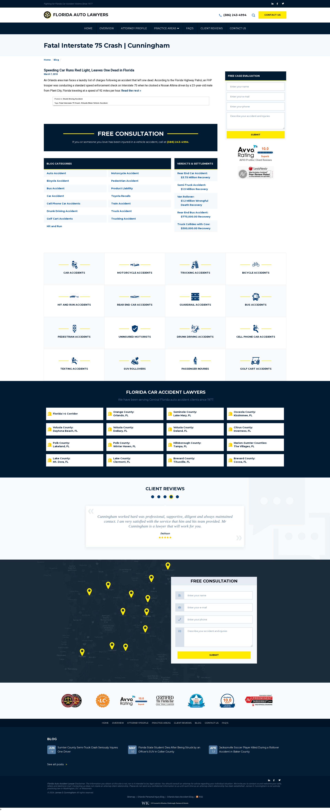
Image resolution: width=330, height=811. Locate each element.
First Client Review (153, 497)
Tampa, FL (180, 446)
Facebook (278, 4)
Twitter (283, 4)
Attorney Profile (134, 28)
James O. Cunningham (65, 792)
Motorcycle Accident (125, 173)
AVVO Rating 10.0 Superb (256, 151)
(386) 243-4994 (234, 15)
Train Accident (121, 203)
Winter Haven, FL (124, 446)
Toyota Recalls (120, 196)
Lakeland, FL (61, 446)
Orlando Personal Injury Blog (151, 797)
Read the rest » (131, 90)
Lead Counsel (103, 700)
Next (239, 538)
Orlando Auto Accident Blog (180, 797)
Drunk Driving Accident (72, 99)
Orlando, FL (120, 415)
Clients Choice (196, 700)
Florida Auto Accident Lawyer (60, 783)
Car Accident (55, 196)
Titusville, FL (181, 461)
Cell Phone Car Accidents (63, 203)
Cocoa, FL (240, 461)
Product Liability (122, 188)
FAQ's (190, 28)
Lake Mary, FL (182, 415)
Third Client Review (165, 497)
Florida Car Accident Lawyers (166, 392)
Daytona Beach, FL (65, 430)
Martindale (258, 700)
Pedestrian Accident (124, 180)
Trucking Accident (123, 218)
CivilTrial (165, 700)
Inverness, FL (242, 430)
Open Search (253, 15)
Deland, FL (180, 430)
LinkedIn (272, 4)
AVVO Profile (246, 160)
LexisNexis (256, 172)
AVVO (134, 700)
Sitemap (131, 797)
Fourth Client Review (171, 497)
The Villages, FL (244, 446)
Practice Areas (165, 28)
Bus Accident (55, 188)
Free (244, 75)
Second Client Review (159, 497)
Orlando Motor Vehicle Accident (94, 103)
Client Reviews (212, 28)
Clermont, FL (121, 461)
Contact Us (272, 14)
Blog (56, 60)
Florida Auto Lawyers (80, 14)
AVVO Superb (227, 700)
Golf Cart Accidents (60, 218)
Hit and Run (54, 226)
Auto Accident (56, 173)
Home (88, 28)
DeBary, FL (120, 430)
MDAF (71, 700)
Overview (107, 28)
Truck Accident (121, 211)
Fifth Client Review (177, 497)
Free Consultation (131, 133)
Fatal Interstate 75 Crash (69, 103)
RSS (201, 797)
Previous (91, 511)
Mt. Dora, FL (60, 461)
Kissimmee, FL (243, 415)
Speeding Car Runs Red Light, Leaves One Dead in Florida (89, 70)
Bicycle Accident (58, 180)
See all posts (55, 764)
